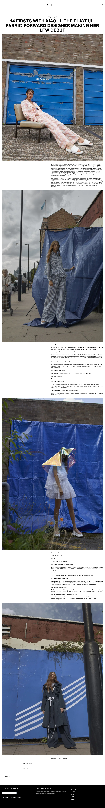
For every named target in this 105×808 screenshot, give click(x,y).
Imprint (73, 791)
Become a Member (42, 796)
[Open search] (102, 4)
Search (73, 799)
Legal (72, 794)
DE (102, 805)
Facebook (13, 797)
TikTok (19, 797)
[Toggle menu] (3, 3)
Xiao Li (65, 164)
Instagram (5, 797)
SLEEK (52, 5)
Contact (73, 796)
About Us (73, 789)
